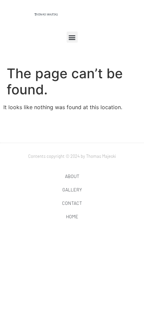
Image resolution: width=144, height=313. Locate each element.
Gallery (72, 189)
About (72, 176)
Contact (72, 203)
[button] (72, 37)
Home (72, 216)
